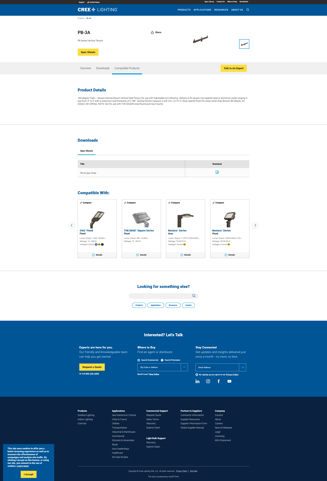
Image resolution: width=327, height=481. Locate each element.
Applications (202, 9)
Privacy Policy (232, 374)
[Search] (247, 10)
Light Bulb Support (156, 438)
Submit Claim (153, 427)
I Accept (28, 474)
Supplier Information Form (194, 423)
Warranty (151, 423)
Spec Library (209, 2)
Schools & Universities (123, 440)
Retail (115, 444)
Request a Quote (92, 367)
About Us (237, 9)
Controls (82, 423)
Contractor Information (192, 415)
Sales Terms (152, 419)
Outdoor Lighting (86, 415)
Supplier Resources (190, 419)
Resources (221, 9)
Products (184, 9)
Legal (217, 431)
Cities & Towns (119, 419)
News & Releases (223, 427)
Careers (219, 423)
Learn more (23, 466)
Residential (244, 2)
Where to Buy (232, 2)
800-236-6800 (92, 374)
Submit (242, 367)
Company (220, 411)
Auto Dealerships (120, 448)
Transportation (119, 427)
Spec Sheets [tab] (86, 150)
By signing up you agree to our (218, 374)
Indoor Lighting (85, 419)
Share (158, 32)
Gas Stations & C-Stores (124, 415)
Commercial (118, 436)
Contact (188, 305)
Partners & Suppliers (191, 411)
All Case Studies (120, 457)
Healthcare (117, 452)
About (218, 419)
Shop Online (154, 374)
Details (99, 255)
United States (95, 2)
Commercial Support (157, 411)
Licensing (219, 436)
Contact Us (221, 2)
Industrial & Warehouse (123, 431)
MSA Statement (223, 440)
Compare (87, 203)
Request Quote (153, 415)
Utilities (115, 423)
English (81, 2)
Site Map (193, 471)
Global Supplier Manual (192, 427)
